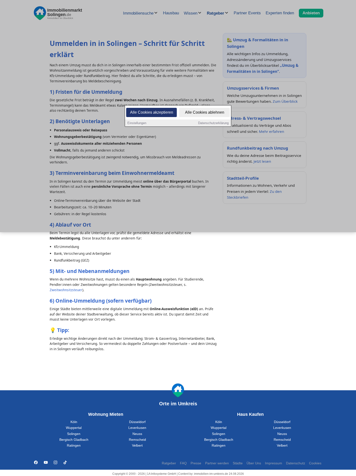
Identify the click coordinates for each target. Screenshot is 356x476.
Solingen (73, 434)
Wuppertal (74, 428)
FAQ (183, 463)
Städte (238, 463)
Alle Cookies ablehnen (204, 112)
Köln (73, 422)
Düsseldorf (137, 422)
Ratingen (74, 445)
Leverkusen (137, 428)
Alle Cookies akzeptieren (151, 112)
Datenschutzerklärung (213, 123)
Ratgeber (169, 463)
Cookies (315, 463)
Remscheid (137, 440)
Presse (196, 463)
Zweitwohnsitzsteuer (66, 290)
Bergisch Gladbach (73, 440)
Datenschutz (295, 463)
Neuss (137, 434)
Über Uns (254, 463)
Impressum (273, 463)
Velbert (137, 445)
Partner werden (217, 463)
